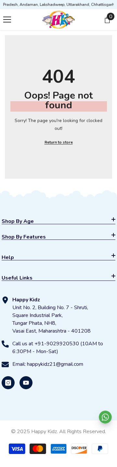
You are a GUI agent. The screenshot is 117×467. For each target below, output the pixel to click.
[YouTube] (26, 382)
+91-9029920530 (56, 343)
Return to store (59, 142)
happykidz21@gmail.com (55, 364)
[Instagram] (8, 382)
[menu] (7, 19)
